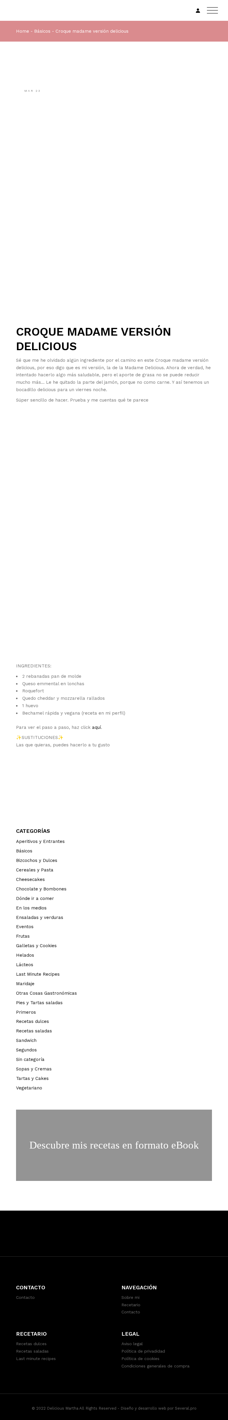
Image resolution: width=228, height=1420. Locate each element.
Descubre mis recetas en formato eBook (114, 1145)
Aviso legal (132, 1343)
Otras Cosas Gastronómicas (46, 993)
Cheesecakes (30, 879)
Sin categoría (30, 1059)
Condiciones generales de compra (155, 1366)
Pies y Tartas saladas (39, 1002)
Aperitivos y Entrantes (40, 841)
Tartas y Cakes (32, 1078)
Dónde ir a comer (35, 898)
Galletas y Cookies (36, 945)
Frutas (23, 936)
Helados (25, 955)
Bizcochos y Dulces (36, 860)
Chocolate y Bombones (41, 889)
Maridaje (25, 983)
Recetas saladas (34, 1031)
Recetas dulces (32, 1021)
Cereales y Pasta (34, 870)
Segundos (26, 1050)
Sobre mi (130, 1297)
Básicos (42, 31)
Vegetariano (29, 1088)
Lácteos (24, 964)
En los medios (31, 908)
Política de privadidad (143, 1351)
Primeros (26, 1012)
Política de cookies (140, 1358)
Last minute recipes (36, 1358)
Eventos (25, 926)
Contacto (25, 1297)
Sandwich (26, 1040)
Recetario (130, 1304)
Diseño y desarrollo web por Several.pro (159, 1408)
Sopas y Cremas (34, 1069)
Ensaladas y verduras (39, 917)
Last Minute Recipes (38, 974)
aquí (96, 727)
